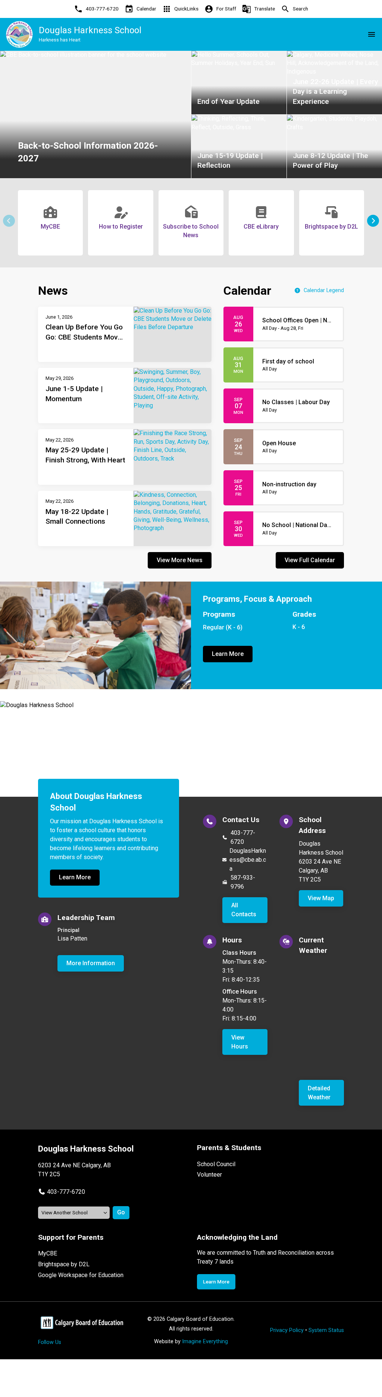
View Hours (239, 1042)
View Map (321, 898)
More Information (90, 963)
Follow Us (49, 1342)
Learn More (228, 653)
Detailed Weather (319, 1093)
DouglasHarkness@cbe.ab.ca (247, 859)
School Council (216, 1164)
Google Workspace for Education (80, 1275)
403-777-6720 (243, 837)
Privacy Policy (287, 1330)
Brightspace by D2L (64, 1264)
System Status (326, 1330)
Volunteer (209, 1174)
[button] (373, 221)
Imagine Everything (205, 1341)
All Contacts (243, 910)
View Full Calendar (310, 560)
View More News (180, 560)
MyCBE (47, 1253)
